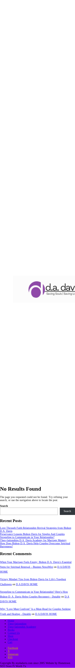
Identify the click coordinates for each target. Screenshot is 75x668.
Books (11, 629)
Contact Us (14, 633)
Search (4, 506)
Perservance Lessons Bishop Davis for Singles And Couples (32, 534)
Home (11, 620)
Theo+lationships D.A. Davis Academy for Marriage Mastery (33, 540)
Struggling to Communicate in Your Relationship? (27, 537)
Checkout (13, 639)
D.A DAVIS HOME (27, 584)
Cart (10, 642)
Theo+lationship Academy (22, 626)
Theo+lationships (17, 623)
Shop (10, 636)
